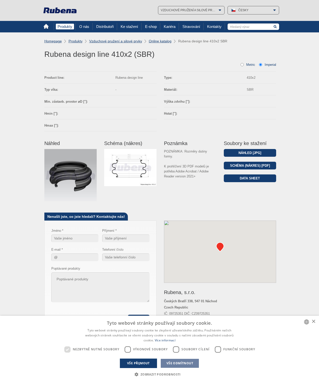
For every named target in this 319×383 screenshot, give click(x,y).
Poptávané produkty (65, 268)
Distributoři (105, 26)
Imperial (270, 65)
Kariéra (169, 26)
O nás (84, 26)
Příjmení (108, 230)
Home (46, 26)
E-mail (56, 249)
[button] (159, 374)
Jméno (56, 230)
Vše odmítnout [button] (179, 363)
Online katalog (160, 41)
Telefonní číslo (112, 249)
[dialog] (159, 349)
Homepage (53, 41)
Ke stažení (129, 26)
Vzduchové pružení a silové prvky (115, 41)
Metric (250, 65)
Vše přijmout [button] (138, 363)
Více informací (165, 340)
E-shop (151, 26)
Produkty (65, 26)
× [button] (313, 321)
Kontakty (214, 26)
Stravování (191, 26)
